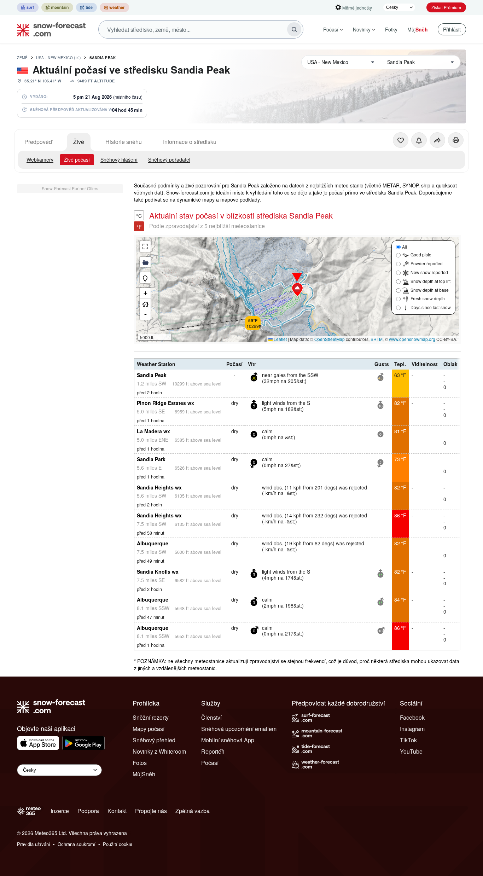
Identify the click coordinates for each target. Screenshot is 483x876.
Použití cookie (117, 844)
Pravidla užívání (33, 844)
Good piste (421, 254)
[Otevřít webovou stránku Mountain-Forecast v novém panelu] (57, 7)
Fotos (140, 763)
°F (139, 226)
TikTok (408, 740)
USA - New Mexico (58, 57)
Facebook (412, 717)
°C (139, 215)
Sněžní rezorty (151, 717)
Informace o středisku (189, 142)
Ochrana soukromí (76, 844)
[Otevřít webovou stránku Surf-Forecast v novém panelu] (28, 7)
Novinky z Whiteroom (159, 751)
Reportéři (213, 751)
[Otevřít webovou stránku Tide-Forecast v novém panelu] (86, 7)
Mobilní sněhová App (227, 740)
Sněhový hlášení (119, 159)
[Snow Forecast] (49, 29)
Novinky (362, 29)
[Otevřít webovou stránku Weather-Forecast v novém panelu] (114, 7)
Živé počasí (77, 159)
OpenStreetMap (329, 339)
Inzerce (60, 811)
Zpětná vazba (192, 811)
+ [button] (145, 293)
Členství (211, 717)
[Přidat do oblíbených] (400, 140)
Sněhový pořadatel (169, 159)
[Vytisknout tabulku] (456, 140)
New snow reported (429, 272)
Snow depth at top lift (430, 281)
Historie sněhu (123, 142)
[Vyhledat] (294, 29)
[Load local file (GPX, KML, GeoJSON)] (145, 262)
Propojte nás (151, 811)
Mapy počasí (148, 729)
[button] (297, 290)
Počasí (330, 29)
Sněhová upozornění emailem (239, 729)
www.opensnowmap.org (412, 339)
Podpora (88, 811)
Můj (417, 29)
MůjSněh (144, 774)
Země (22, 57)
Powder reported (427, 263)
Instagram (412, 729)
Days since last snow (431, 307)
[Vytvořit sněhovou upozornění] (419, 140)
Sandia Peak (102, 57)
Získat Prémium (446, 7)
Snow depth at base (430, 290)
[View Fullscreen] (145, 246)
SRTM (377, 339)
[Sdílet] (437, 140)
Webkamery (40, 159)
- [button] (145, 314)
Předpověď (38, 142)
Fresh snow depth (428, 298)
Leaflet (280, 339)
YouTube (411, 751)
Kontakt (117, 811)
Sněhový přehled (154, 740)
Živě (78, 142)
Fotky (391, 29)
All (404, 247)
